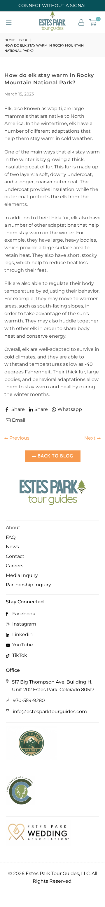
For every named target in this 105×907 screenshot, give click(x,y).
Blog (24, 40)
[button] (93, 22)
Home (9, 40)
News (12, 546)
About (13, 527)
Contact (15, 556)
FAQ (10, 537)
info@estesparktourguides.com (50, 711)
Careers (14, 565)
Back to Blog (54, 456)
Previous (18, 438)
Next (90, 438)
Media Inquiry (22, 575)
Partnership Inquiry (28, 584)
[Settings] (81, 22)
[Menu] (8, 22)
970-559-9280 (29, 700)
